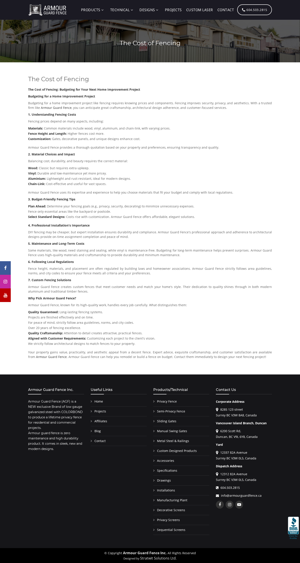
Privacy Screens (168, 520)
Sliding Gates (166, 421)
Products (90, 9)
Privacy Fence (167, 401)
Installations (166, 490)
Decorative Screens (171, 510)
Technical (120, 9)
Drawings (164, 480)
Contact (225, 9)
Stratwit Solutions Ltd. (158, 558)
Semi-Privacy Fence (171, 411)
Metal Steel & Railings (173, 441)
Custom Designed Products (177, 451)
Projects (173, 9)
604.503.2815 (256, 10)
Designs (147, 9)
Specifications (167, 470)
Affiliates (100, 421)
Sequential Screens (171, 530)
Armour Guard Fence (56, 108)
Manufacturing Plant (172, 500)
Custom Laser (199, 9)
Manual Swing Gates (172, 431)
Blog (97, 431)
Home (98, 401)
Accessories (165, 461)
